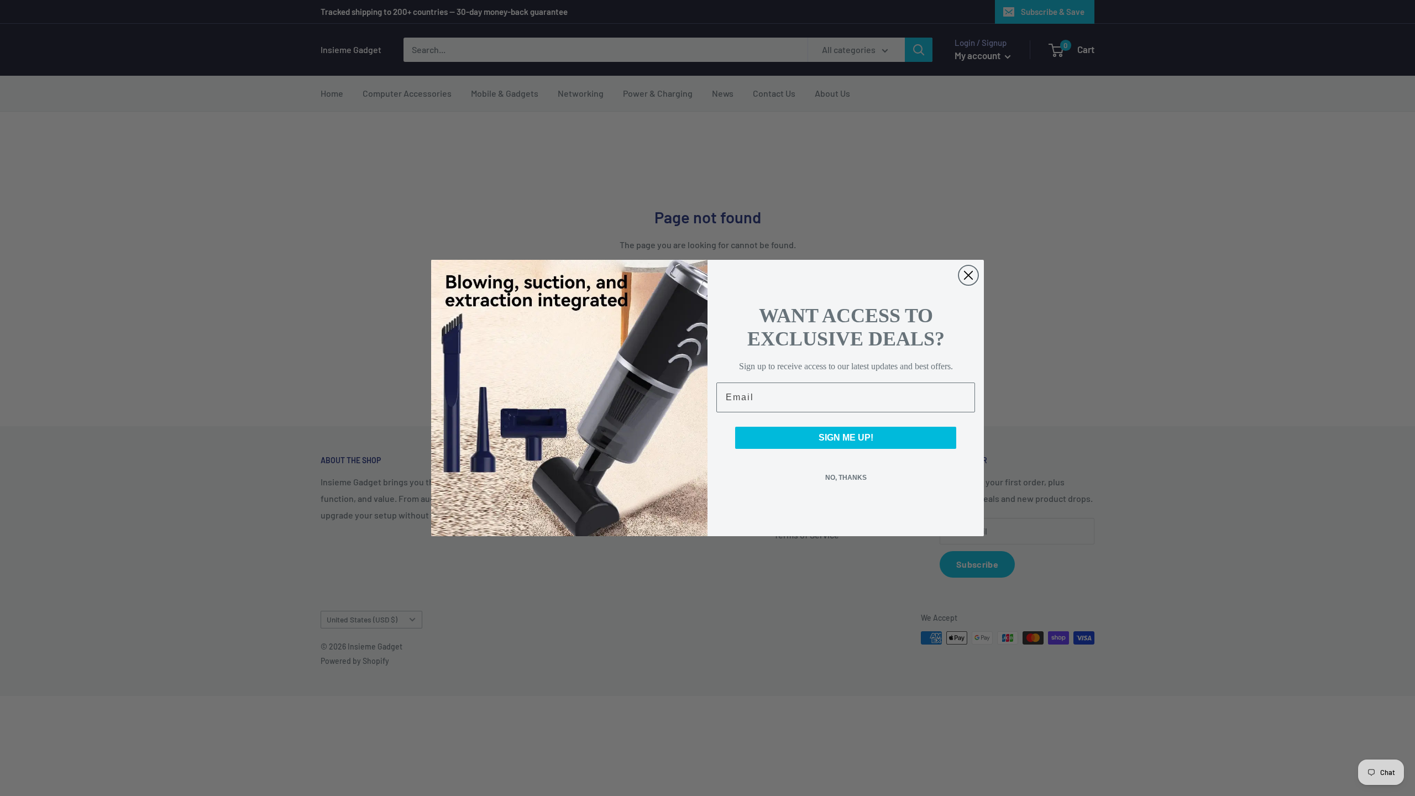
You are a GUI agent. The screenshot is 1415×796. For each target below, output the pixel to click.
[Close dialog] (968, 275)
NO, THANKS (846, 477)
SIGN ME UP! (846, 437)
